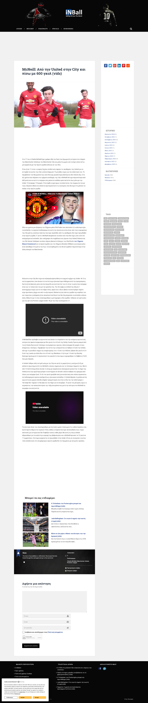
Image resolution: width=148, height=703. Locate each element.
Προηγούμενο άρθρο (73, 568)
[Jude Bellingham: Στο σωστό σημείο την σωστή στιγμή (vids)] (35, 524)
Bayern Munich (119, 235)
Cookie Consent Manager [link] (10, 681)
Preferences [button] (17, 693)
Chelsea (117, 241)
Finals (105, 243)
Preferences (10, 697)
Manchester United (83, 561)
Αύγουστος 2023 (110, 142)
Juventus (117, 238)
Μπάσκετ (30, 29)
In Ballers (18, 668)
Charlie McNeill (71, 561)
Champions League (123, 218)
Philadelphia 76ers (125, 255)
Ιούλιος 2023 (109, 145)
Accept (37, 697)
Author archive (24, 562)
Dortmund (112, 243)
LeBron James (115, 255)
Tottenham (124, 241)
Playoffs (106, 221)
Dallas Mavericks (117, 246)
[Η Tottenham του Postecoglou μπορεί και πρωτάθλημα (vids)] (35, 509)
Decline (22, 697)
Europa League (122, 249)
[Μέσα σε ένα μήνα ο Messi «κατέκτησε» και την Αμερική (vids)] (35, 539)
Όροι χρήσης (19, 671)
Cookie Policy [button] (22, 692)
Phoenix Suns (107, 258)
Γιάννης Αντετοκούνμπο (110, 252)
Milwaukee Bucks (117, 224)
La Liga (126, 221)
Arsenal (119, 243)
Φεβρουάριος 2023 (110, 159)
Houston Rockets (108, 238)
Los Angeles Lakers (109, 235)
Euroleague (125, 238)
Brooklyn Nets (122, 252)
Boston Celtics (119, 229)
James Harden (124, 260)
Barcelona (119, 226)
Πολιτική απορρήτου (55, 632)
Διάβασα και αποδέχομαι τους (44, 632)
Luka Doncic (107, 246)
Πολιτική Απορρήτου (22, 676)
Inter (114, 258)
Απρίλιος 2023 (109, 153)
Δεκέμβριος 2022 (110, 164)
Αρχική (19, 29)
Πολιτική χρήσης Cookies (23, 673)
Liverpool (117, 232)
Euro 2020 (106, 255)
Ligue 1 (111, 241)
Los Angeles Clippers (109, 260)
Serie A (120, 221)
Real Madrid (107, 224)
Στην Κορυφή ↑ (129, 699)
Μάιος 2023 (108, 150)
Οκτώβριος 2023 (110, 137)
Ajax (118, 260)
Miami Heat (125, 243)
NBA (105, 218)
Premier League (72, 562)
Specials (55, 29)
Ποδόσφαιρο (43, 29)
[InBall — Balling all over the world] (74, 13)
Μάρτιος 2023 (109, 156)
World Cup (120, 258)
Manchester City (108, 232)
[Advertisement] (74, 46)
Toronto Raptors (108, 249)
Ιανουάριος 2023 (110, 161)
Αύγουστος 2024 (110, 134)
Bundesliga (113, 221)
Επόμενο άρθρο (72, 570)
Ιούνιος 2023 (108, 148)
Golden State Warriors (109, 226)
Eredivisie (106, 263)
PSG (116, 249)
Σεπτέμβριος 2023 (110, 139)
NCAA (105, 241)
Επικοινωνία (68, 29)
